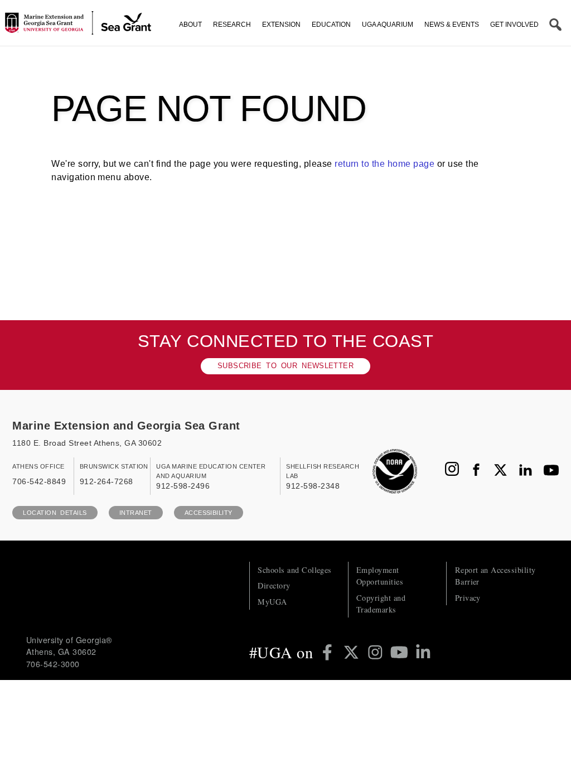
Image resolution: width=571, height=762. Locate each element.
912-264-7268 (106, 481)
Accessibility (209, 512)
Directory (274, 585)
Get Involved (514, 24)
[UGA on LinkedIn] (423, 652)
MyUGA (272, 601)
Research (232, 24)
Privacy (468, 597)
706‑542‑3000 (53, 663)
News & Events (451, 24)
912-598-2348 (313, 485)
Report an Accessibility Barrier (495, 576)
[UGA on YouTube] (401, 652)
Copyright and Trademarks (380, 603)
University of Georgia (109, 584)
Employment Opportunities (379, 576)
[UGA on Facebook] (329, 652)
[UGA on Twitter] (353, 652)
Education (331, 24)
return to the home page (384, 163)
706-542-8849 (39, 481)
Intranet (135, 512)
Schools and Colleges (295, 570)
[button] (555, 24)
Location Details (54, 512)
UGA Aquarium (387, 24)
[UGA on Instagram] (377, 652)
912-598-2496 (183, 485)
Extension (281, 24)
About (190, 24)
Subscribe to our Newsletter (285, 366)
